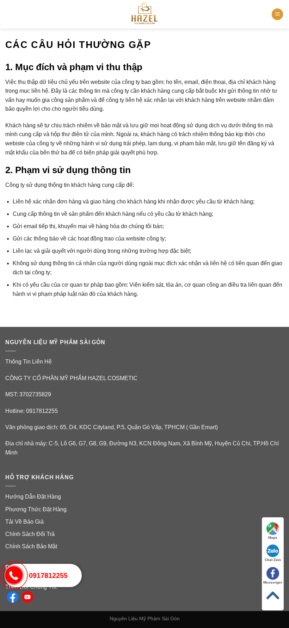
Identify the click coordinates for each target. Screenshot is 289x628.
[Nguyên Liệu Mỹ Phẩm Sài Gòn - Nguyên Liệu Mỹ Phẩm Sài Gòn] (144, 14)
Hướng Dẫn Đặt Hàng (33, 497)
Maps (272, 537)
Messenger (272, 582)
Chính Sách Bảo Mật (31, 546)
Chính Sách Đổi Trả (30, 534)
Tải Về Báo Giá (24, 522)
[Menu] (277, 14)
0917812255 (48, 575)
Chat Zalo (273, 560)
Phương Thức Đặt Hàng (36, 509)
